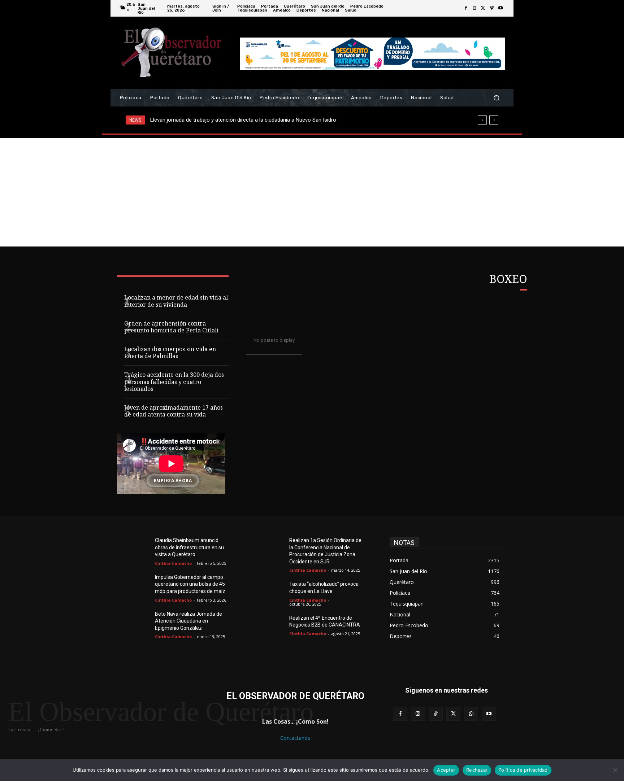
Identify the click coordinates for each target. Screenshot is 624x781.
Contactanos (295, 737)
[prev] (482, 120)
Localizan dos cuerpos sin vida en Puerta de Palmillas (170, 353)
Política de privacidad (523, 770)
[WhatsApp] (471, 714)
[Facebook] (466, 8)
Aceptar (446, 770)
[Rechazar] (615, 770)
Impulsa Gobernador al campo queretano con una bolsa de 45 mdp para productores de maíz (190, 584)
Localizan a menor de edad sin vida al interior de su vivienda (176, 301)
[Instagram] (474, 8)
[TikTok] (436, 714)
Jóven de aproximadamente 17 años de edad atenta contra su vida (173, 411)
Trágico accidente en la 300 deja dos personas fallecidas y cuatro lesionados (174, 382)
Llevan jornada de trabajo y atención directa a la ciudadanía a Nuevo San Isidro (243, 120)
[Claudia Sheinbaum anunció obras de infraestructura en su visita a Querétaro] (138, 549)
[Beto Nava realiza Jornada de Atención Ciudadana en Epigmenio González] (138, 622)
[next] (493, 120)
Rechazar (477, 770)
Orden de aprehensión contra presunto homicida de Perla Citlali (171, 327)
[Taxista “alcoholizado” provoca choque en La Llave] (272, 593)
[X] (483, 8)
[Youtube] (500, 8)
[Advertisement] (312, 192)
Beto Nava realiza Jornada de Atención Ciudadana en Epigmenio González (188, 621)
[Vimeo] (492, 8)
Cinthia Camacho (173, 563)
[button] (496, 98)
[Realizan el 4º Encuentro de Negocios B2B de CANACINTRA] (272, 626)
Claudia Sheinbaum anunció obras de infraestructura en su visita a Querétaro (189, 547)
